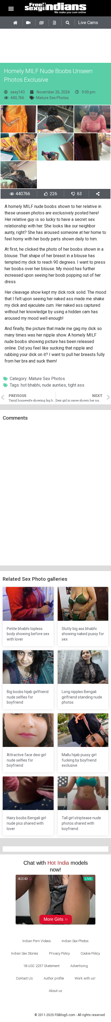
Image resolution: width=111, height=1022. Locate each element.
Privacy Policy (59, 953)
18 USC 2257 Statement (41, 966)
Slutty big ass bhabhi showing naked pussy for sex (83, 633)
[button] (11, 8)
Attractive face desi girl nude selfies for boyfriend (26, 760)
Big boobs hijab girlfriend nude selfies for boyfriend (27, 697)
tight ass (76, 385)
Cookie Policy (90, 953)
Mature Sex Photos (52, 98)
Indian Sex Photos (75, 941)
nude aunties (54, 385)
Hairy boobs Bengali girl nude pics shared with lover (26, 823)
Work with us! (85, 978)
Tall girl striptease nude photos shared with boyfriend (81, 823)
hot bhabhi (30, 385)
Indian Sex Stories (24, 953)
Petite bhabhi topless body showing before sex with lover (28, 633)
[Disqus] (55, 493)
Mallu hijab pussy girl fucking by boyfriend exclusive (79, 760)
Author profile (54, 978)
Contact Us (24, 978)
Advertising (79, 966)
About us (55, 991)
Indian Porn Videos (36, 941)
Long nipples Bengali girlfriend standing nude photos (82, 697)
